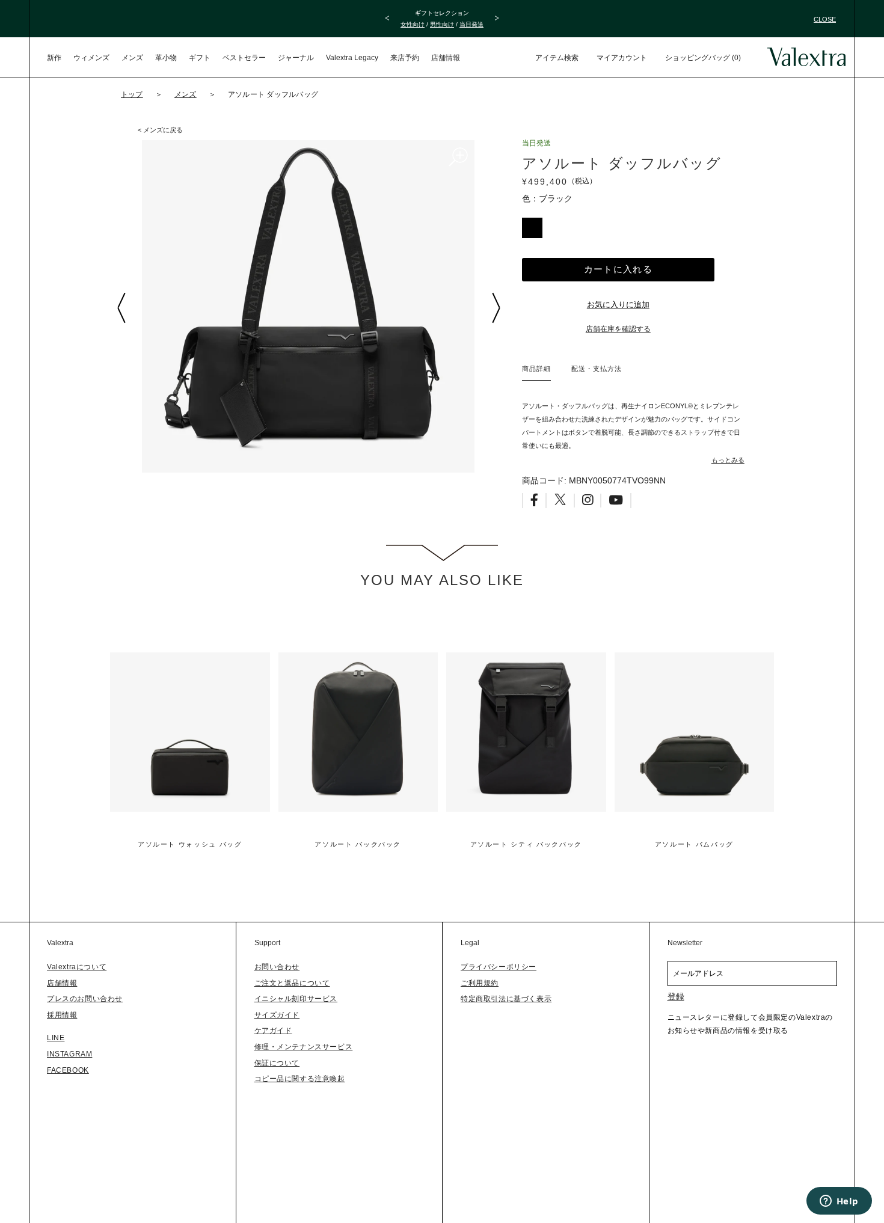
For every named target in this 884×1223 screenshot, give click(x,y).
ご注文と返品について (292, 983)
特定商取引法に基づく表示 (506, 999)
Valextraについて (76, 967)
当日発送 (471, 24)
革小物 (166, 58)
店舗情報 (445, 58)
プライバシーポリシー (498, 967)
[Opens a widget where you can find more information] (839, 1202)
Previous (121, 307)
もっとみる (727, 460)
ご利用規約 (480, 983)
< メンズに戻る (160, 129)
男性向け (442, 24)
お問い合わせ (277, 967)
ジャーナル (296, 58)
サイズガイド (277, 1015)
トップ (132, 94)
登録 (676, 996)
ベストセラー (244, 58)
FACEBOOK (68, 1070)
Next (495, 307)
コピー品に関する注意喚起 (299, 1078)
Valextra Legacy (352, 58)
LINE (55, 1038)
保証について (277, 1063)
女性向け (413, 24)
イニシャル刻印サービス (296, 999)
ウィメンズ (91, 58)
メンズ (132, 58)
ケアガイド (273, 1030)
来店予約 (404, 58)
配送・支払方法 (596, 368)
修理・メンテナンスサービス (303, 1047)
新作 (54, 58)
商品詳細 (536, 368)
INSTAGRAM (69, 1054)
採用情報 (62, 1015)
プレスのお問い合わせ (85, 999)
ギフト (199, 58)
